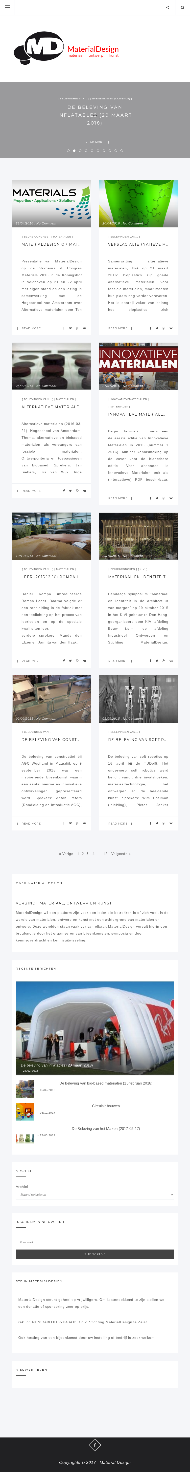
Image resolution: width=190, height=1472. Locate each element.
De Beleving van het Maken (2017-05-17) (106, 1128)
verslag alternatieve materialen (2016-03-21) (138, 244)
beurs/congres (36, 236)
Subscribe (95, 1254)
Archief (22, 1187)
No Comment (46, 223)
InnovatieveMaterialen (129, 399)
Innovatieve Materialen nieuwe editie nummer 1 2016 (138, 414)
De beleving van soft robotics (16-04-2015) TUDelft (138, 739)
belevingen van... (95, 98)
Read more (95, 142)
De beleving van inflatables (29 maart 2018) (57, 1065)
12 (105, 854)
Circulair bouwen (106, 1106)
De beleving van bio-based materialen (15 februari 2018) (95, 115)
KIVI (142, 569)
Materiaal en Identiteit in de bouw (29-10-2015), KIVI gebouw (138, 577)
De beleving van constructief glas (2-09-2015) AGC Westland (52, 739)
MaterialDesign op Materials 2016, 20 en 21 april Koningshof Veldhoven (52, 244)
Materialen (62, 236)
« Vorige (66, 854)
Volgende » (121, 854)
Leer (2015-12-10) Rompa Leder (52, 577)
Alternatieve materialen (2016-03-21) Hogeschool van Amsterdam (52, 407)
